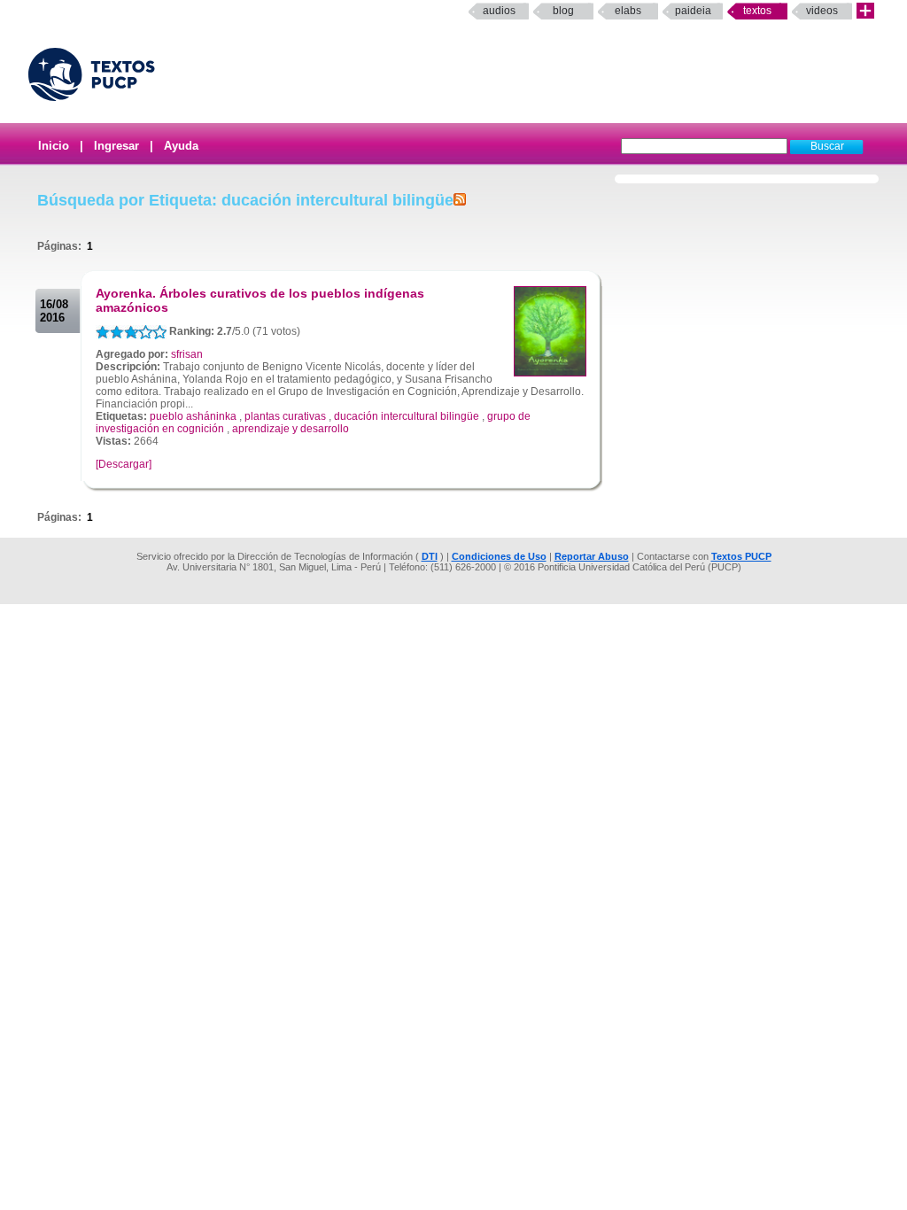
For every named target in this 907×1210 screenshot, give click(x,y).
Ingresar (116, 145)
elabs (628, 10)
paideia (693, 10)
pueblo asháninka (193, 416)
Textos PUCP (741, 556)
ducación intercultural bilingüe (406, 416)
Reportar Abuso (591, 556)
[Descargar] (123, 464)
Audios (499, 10)
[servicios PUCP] (865, 11)
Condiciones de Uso (499, 556)
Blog (563, 10)
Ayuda (181, 145)
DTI (430, 556)
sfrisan (187, 354)
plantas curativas (285, 416)
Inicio (53, 145)
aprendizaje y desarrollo (290, 429)
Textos (757, 10)
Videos (822, 10)
